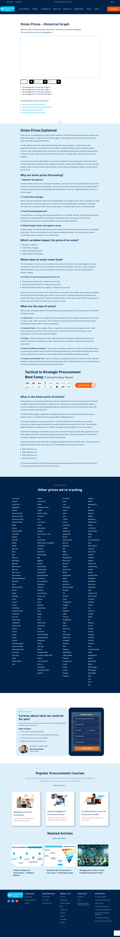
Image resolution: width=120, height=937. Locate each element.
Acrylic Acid (16, 504)
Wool (89, 676)
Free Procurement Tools (102, 900)
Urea (89, 646)
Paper (65, 623)
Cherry (14, 635)
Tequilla (90, 614)
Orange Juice (67, 602)
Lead (64, 504)
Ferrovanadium (42, 581)
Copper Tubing (42, 513)
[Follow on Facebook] (8, 901)
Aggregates (16, 507)
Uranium (91, 643)
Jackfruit (40, 673)
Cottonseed (41, 528)
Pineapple (66, 640)
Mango (65, 537)
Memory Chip (67, 540)
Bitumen (15, 569)
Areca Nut (15, 534)
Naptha (65, 566)
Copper (39, 510)
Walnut (90, 658)
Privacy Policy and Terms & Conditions (84, 904)
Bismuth (15, 564)
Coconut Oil (41, 501)
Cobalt (39, 498)
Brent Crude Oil (17, 587)
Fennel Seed (41, 572)
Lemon (65, 510)
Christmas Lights (17, 643)
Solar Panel (91, 552)
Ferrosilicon (41, 578)
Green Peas (41, 626)
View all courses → (60, 785)
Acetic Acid (15, 498)
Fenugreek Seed (42, 575)
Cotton (39, 525)
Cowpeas (40, 531)
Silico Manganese (93, 540)
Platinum (66, 643)
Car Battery (16, 608)
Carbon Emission (17, 611)
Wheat (90, 664)
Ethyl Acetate (41, 566)
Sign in (112, 2)
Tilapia (90, 617)
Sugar (90, 590)
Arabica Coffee (17, 531)
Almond (14, 510)
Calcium (14, 602)
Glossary (62, 913)
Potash (65, 664)
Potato (65, 667)
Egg (38, 558)
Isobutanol (41, 667)
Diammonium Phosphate (45, 543)
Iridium (39, 658)
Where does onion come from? (33, 110)
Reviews (62, 923)
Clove (14, 658)
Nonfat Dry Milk (68, 587)
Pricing (89, 9)
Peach (65, 626)
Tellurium (91, 611)
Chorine (14, 640)
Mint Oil (65, 555)
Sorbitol (90, 555)
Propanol (66, 676)
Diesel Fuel (40, 546)
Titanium (91, 623)
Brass (14, 584)
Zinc (89, 685)
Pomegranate (67, 661)
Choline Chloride (17, 646)
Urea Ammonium (93, 649)
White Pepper (92, 667)
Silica (89, 537)
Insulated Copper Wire (44, 655)
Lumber (65, 528)
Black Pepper (16, 575)
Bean (14, 552)
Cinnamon (15, 652)
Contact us (81, 897)
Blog (61, 906)
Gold (38, 617)
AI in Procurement (100, 897)
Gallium (39, 599)
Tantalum (91, 602)
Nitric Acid (66, 584)
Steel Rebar (91, 581)
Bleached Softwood (18, 578)
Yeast (90, 682)
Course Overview (30, 900)
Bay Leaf (15, 549)
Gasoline (40, 605)
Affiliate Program (65, 903)
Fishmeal (40, 587)
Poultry (65, 670)
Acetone (14, 501)
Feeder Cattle (41, 569)
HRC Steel (40, 646)
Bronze (14, 590)
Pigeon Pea (66, 638)
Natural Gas (67, 569)
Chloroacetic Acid (18, 649)
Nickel (65, 578)
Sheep (90, 534)
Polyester (66, 649)
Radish (90, 501)
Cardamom (16, 614)
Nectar (65, 572)
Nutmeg (65, 590)
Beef (13, 555)
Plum (64, 646)
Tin (89, 620)
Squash (90, 572)
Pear (64, 632)
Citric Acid (15, 655)
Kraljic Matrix (99, 903)
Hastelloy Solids (42, 638)
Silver (90, 543)
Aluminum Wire (17, 522)
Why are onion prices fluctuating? (33, 104)
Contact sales (9, 2)
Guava (39, 629)
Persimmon (66, 635)
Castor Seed (16, 620)
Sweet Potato (92, 596)
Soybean (91, 561)
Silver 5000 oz (92, 546)
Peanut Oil (66, 629)
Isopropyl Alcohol (43, 670)
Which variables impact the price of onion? (37, 107)
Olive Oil (66, 596)
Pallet (64, 614)
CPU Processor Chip (44, 534)
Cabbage (15, 596)
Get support (18, 2)
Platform (35, 9)
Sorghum (91, 558)
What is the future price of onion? (33, 112)
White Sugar (92, 670)
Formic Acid (41, 596)
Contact (96, 9)
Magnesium (66, 531)
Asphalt (14, 537)
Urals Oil (91, 640)
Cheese (14, 632)
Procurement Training (102, 918)
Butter (14, 593)
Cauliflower (16, 623)
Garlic (39, 602)
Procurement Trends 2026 (103, 921)
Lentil (64, 513)
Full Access (28, 897)
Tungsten (91, 635)
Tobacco (91, 629)
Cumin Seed (41, 540)
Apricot (14, 528)
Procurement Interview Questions (102, 914)
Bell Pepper (16, 561)
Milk (64, 549)
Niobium (65, 581)
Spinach (90, 569)
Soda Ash (91, 549)
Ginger (39, 614)
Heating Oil (41, 640)
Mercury (65, 543)
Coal (13, 664)
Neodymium (67, 575)
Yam (89, 679)
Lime (64, 516)
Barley (14, 546)
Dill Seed (40, 549)
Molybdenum (67, 558)
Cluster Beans (16, 661)
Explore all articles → (60, 838)
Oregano (66, 605)
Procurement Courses (102, 906)
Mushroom (66, 561)
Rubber (90, 516)
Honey (39, 643)
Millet (64, 552)
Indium (39, 649)
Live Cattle (66, 525)
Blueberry (15, 581)
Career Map (63, 910)
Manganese (66, 534)
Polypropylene (68, 655)
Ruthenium (91, 519)
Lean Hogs (66, 507)
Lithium (65, 519)
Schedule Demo (78, 9)
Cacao (14, 599)
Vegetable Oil (92, 655)
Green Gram (41, 623)
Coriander (40, 516)
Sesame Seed (92, 531)
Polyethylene (67, 652)
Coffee (39, 504)
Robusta (90, 513)
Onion (65, 599)
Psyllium (90, 498)
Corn (39, 519)
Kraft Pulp (66, 498)
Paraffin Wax (67, 620)
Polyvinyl (65, 658)
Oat (64, 593)
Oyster (65, 608)
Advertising (63, 900)
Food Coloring (42, 593)
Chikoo (14, 638)
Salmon (90, 525)
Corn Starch (41, 522)
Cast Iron (15, 617)
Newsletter (63, 919)
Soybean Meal (92, 566)
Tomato (90, 632)
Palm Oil (65, 617)
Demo (79, 900)
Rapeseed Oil (92, 504)
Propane (65, 673)
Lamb (64, 501)
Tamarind (91, 599)
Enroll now (113, 9)
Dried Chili (40, 552)
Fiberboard (41, 584)
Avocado (15, 540)
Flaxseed (40, 590)
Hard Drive (41, 632)
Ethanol (39, 564)
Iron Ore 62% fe (42, 661)
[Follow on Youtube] (17, 901)
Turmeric (91, 638)
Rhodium (91, 510)
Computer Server (43, 507)
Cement (14, 629)
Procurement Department (103, 910)
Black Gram (16, 572)
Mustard (65, 564)
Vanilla (90, 652)
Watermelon (92, 661)
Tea (89, 608)
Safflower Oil (92, 522)
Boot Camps (46, 897)
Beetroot (15, 558)
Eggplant (40, 561)
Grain (39, 620)
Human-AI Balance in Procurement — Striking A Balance (23, 872)
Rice (89, 507)
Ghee (39, 611)
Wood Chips (92, 673)
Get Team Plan (46, 903)
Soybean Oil (92, 564)
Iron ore (40, 664)
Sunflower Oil (92, 593)
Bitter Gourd (16, 566)
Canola (14, 605)
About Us (63, 897)
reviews (70, 2)
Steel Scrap (91, 584)
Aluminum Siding (17, 519)
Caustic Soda (16, 626)
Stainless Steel (92, 575)
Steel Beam (91, 578)
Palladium (66, 611)
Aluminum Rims (17, 513)
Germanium (41, 608)
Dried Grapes (41, 555)
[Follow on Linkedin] (12, 901)
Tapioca (90, 605)
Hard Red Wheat (42, 635)
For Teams (45, 900)
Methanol (66, 546)
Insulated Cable (42, 652)
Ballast (14, 543)
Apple (14, 525)
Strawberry (91, 587)
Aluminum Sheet (17, 516)
